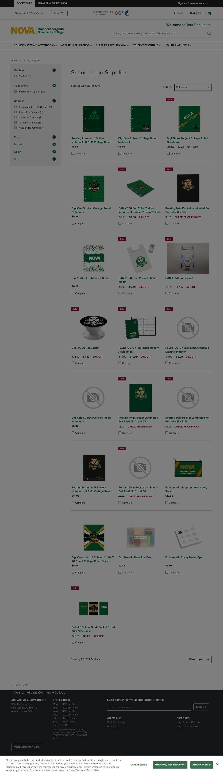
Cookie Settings (139, 764)
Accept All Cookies (201, 764)
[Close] (217, 764)
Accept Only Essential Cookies (170, 764)
